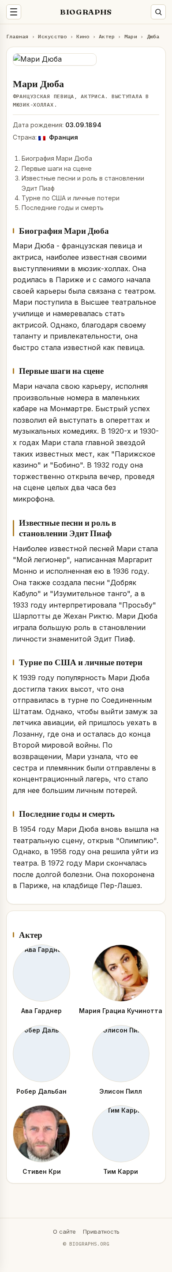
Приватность (101, 1231)
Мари (130, 36)
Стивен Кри (41, 1171)
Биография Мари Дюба (57, 158)
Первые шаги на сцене (57, 168)
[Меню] (13, 11)
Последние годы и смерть (63, 207)
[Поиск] (158, 11)
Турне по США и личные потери (71, 198)
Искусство (52, 36)
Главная (17, 36)
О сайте (64, 1231)
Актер (107, 36)
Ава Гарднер (41, 1010)
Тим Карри (120, 1171)
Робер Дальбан (41, 1091)
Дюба (153, 36)
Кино (82, 36)
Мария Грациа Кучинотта (120, 1010)
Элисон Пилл (120, 1091)
